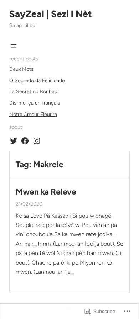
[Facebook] (25, 141)
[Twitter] (13, 141)
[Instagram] (36, 141)
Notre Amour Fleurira (33, 114)
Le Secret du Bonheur (34, 92)
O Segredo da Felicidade (37, 81)
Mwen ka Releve (46, 192)
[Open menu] (13, 46)
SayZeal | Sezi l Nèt (50, 14)
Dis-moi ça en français (34, 103)
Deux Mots (21, 69)
